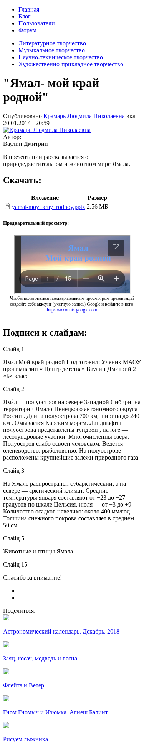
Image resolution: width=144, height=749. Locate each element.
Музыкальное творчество (51, 50)
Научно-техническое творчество (60, 57)
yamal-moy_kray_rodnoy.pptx (48, 207)
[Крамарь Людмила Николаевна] (47, 130)
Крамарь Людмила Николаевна (84, 116)
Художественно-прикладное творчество (70, 64)
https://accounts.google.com (72, 310)
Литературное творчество (52, 43)
